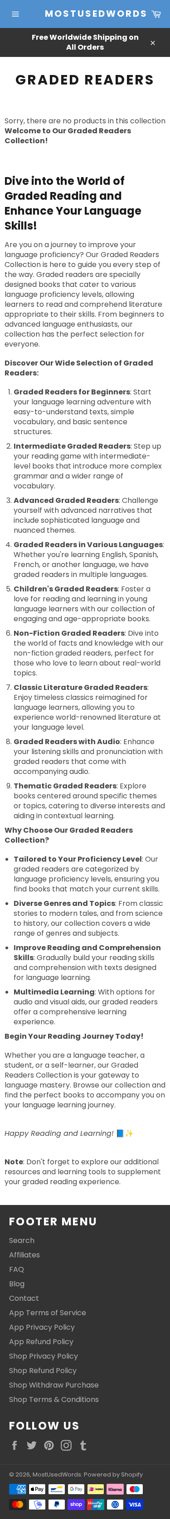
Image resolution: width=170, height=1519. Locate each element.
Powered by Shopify (113, 1474)
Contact (24, 1298)
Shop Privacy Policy (43, 1356)
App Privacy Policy (42, 1327)
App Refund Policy (41, 1341)
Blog (16, 1284)
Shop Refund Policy (43, 1370)
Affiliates (24, 1255)
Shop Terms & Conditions (54, 1399)
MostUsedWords (85, 14)
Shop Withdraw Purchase (54, 1385)
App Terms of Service (47, 1313)
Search (21, 1240)
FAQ (16, 1269)
